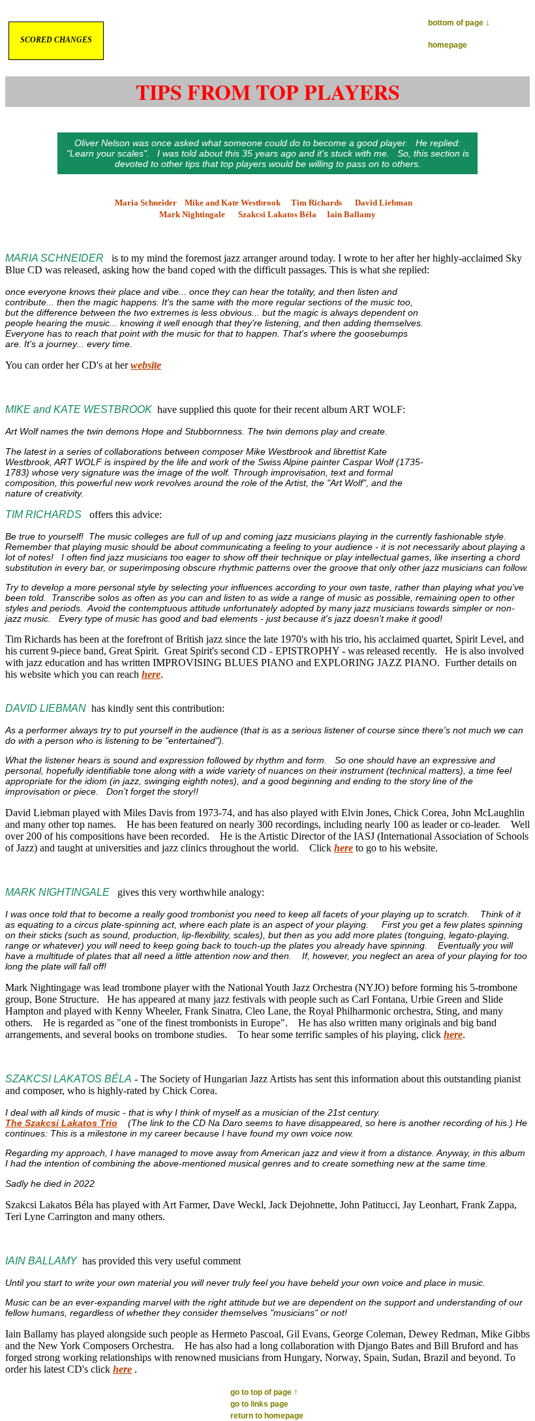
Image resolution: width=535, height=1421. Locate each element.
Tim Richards (316, 202)
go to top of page (264, 1392)
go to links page (259, 1404)
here (151, 674)
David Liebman (383, 202)
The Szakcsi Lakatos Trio (61, 1123)
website (145, 365)
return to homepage (266, 1415)
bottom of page (459, 22)
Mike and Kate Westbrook (233, 202)
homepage (447, 45)
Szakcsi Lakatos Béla (277, 214)
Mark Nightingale (192, 214)
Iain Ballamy (351, 214)
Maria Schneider (146, 202)
